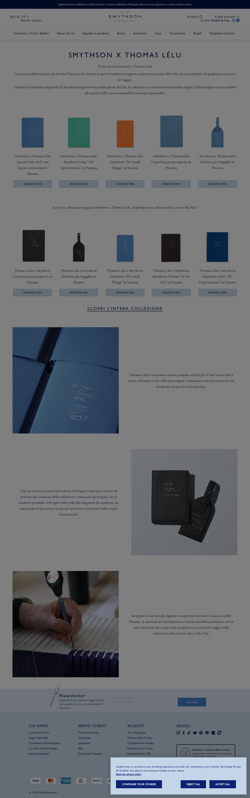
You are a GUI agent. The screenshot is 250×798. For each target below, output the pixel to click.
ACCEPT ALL (222, 784)
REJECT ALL (193, 784)
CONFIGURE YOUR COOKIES (139, 784)
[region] (178, 776)
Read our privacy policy (128, 774)
